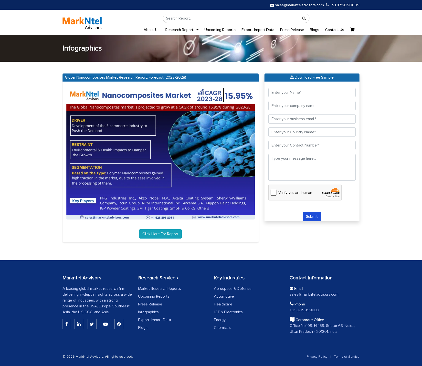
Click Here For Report (160, 233)
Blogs (314, 29)
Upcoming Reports (220, 29)
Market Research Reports (159, 288)
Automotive (224, 296)
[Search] (304, 18)
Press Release (292, 29)
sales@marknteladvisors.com (299, 5)
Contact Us (334, 29)
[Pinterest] (118, 324)
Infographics (148, 312)
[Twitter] (92, 324)
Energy (220, 319)
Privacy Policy (317, 357)
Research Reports (180, 29)
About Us (151, 29)
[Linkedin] (66, 324)
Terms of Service (346, 357)
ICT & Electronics (228, 312)
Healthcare (223, 304)
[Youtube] (105, 324)
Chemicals (222, 327)
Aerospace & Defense (233, 288)
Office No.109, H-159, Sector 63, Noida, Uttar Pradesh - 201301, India (322, 328)
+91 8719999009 (344, 5)
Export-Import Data (258, 29)
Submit (312, 216)
